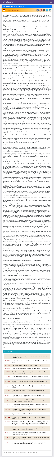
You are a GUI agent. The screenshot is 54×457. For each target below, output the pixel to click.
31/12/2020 (7, 395)
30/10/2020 (7, 421)
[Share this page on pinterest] (40, 10)
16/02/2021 (7, 371)
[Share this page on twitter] (47, 10)
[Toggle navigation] (51, 2)
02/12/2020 (7, 414)
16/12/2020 (7, 400)
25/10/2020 (7, 437)
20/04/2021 (7, 368)
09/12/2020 (7, 404)
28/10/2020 (7, 428)
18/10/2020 (7, 442)
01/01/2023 (7, 356)
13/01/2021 (7, 381)
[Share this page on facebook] (37, 10)
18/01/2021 (7, 376)
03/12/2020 (7, 409)
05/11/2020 (7, 417)
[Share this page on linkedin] (50, 10)
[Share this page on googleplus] (43, 10)
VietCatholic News (7, 2)
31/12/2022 (7, 360)
